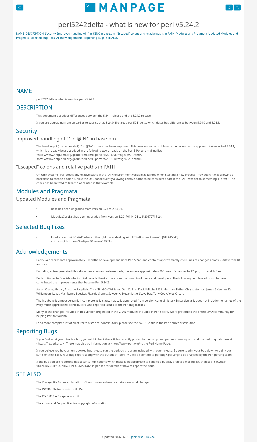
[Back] (19, 7)
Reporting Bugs (94, 38)
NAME (20, 33)
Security (50, 33)
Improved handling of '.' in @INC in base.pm (86, 33)
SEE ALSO (112, 38)
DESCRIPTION (35, 33)
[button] (229, 7)
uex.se (150, 437)
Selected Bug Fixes (43, 38)
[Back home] (124, 7)
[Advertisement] (128, 77)
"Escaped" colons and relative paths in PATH (145, 33)
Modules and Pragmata (191, 33)
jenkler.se (137, 437)
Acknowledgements (69, 38)
